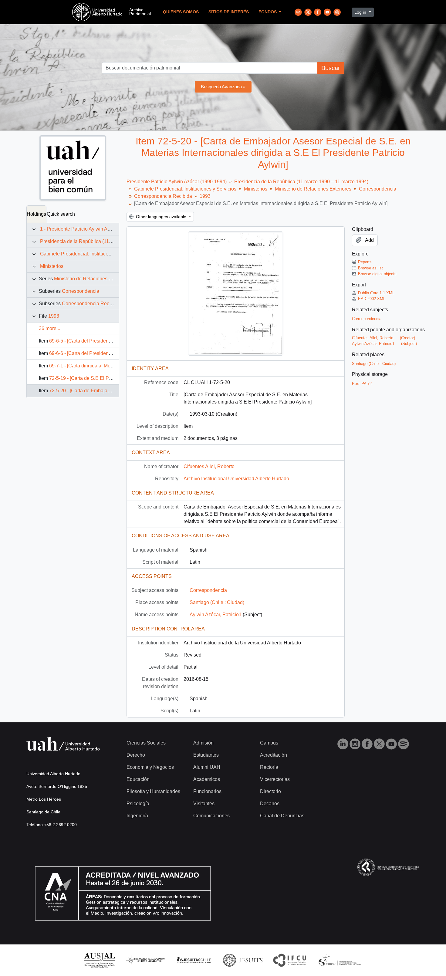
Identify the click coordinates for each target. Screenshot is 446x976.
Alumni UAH (206, 767)
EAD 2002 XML (371, 298)
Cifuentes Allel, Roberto (209, 466)
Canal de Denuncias (282, 815)
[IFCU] (290, 959)
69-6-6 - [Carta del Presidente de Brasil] (91, 353)
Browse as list (370, 268)
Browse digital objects (377, 274)
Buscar (330, 68)
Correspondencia (80, 291)
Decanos (269, 803)
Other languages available (161, 216)
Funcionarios (207, 791)
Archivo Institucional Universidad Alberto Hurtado (236, 478)
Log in (360, 12)
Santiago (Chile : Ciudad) (217, 602)
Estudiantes (206, 755)
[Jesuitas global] (242, 959)
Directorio (270, 791)
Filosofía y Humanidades (153, 791)
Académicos (206, 779)
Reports (365, 262)
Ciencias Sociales (146, 742)
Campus (269, 742)
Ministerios (51, 266)
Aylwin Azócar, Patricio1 (216, 614)
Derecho (136, 755)
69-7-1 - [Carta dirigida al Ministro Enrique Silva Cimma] (109, 365)
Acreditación (273, 755)
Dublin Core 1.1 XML (376, 293)
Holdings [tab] (36, 214)
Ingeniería (137, 815)
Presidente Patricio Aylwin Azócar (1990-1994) (177, 181)
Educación (138, 779)
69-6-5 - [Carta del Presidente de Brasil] (91, 340)
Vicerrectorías (275, 779)
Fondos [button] (268, 12)
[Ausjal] (99, 959)
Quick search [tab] (61, 214)
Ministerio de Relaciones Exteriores (92, 278)
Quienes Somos (181, 12)
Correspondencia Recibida (91, 303)
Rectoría (269, 767)
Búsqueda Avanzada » (223, 86)
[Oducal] (340, 959)
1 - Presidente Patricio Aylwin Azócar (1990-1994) (93, 228)
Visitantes (204, 803)
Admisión (203, 742)
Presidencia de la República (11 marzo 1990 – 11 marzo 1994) (107, 241)
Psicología (138, 803)
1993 (53, 316)
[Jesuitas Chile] (194, 959)
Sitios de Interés (228, 12)
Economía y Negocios (150, 767)
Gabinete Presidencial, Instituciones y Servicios (91, 253)
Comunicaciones (211, 815)
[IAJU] (145, 959)
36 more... (49, 328)
